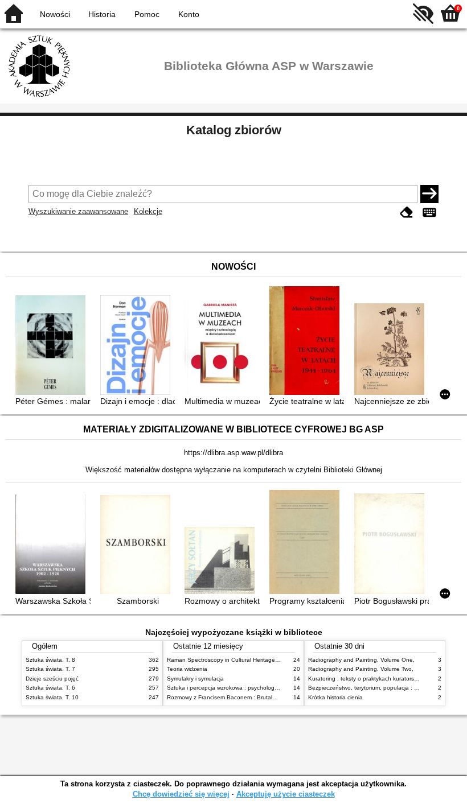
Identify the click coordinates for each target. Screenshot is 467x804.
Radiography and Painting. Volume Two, (360, 669)
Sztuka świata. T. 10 (52, 697)
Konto (188, 14)
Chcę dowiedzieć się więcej (181, 794)
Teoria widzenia (187, 669)
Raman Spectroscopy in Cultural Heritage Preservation (238, 660)
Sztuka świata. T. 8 (50, 660)
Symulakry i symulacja (195, 678)
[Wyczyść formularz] (407, 212)
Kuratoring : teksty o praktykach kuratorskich (366, 678)
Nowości (55, 14)
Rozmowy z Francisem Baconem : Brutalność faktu (233, 697)
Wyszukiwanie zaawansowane (78, 211)
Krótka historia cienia (335, 697)
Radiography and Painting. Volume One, (361, 660)
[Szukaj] (429, 194)
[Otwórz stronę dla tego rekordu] (52, 346)
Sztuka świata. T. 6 (50, 688)
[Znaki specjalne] (429, 212)
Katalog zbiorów (233, 130)
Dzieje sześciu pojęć (52, 678)
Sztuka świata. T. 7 (50, 669)
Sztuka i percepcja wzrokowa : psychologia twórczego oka (243, 688)
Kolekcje (148, 211)
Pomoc (146, 14)
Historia (102, 14)
